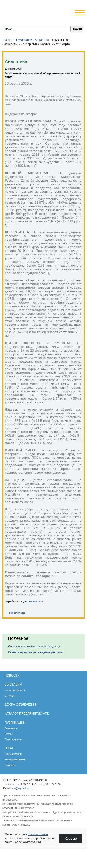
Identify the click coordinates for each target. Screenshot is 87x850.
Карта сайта (32, 19)
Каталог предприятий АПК (27, 713)
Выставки (13, 684)
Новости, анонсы (15, 690)
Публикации (24, 40)
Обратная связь (26, 19)
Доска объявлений (21, 704)
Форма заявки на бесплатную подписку (34, 646)
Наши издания (13, 754)
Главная (7, 40)
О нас (9, 748)
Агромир (26, 10)
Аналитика (42, 40)
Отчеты (9, 695)
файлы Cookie (38, 834)
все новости (17, 613)
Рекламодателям (15, 759)
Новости (12, 675)
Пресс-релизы (13, 739)
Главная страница (20, 19)
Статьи (9, 733)
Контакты (10, 765)
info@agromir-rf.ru (22, 788)
